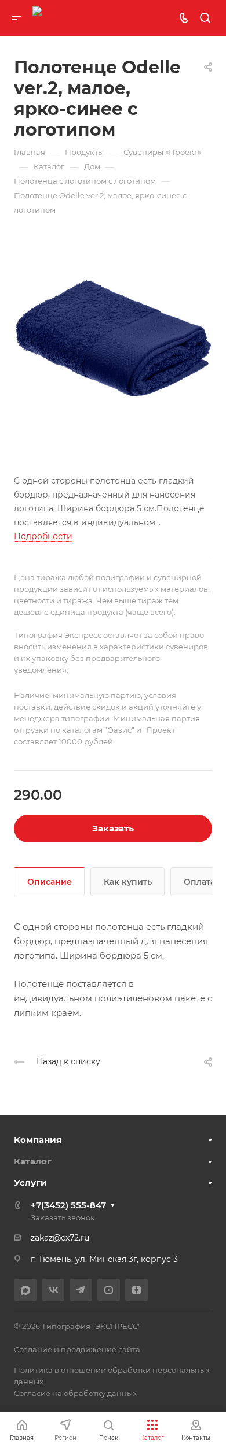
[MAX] (25, 1290)
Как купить (128, 882)
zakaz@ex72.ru (60, 1238)
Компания (37, 1139)
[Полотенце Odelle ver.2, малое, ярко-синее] (113, 338)
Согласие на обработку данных (75, 1393)
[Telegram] (81, 1290)
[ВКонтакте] (53, 1290)
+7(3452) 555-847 (68, 1205)
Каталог (33, 1161)
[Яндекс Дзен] (136, 1290)
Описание (49, 882)
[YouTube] (108, 1290)
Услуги (30, 1182)
